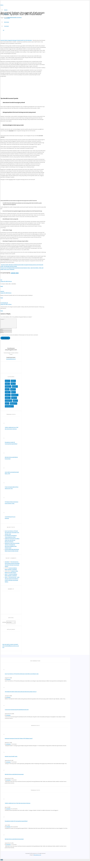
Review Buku (7, 400)
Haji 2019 (14, 386)
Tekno (14, 400)
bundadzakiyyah (4, 302)
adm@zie (7, 561)
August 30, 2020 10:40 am (6, 281)
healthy (12, 389)
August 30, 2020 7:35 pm (6, 304)
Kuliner (6, 392)
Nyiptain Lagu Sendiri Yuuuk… (11, 756)
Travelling (12, 403)
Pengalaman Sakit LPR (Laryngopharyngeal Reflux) (16, 821)
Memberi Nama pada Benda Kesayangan (14, 774)
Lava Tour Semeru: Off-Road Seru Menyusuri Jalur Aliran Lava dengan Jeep (12, 532)
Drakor (6, 383)
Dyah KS (2, 291)
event (12, 383)
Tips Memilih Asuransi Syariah (10, 266)
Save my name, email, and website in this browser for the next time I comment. (20, 335)
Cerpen (12, 380)
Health (6, 389)
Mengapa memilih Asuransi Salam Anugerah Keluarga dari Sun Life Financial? (26, 264)
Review (13, 397)
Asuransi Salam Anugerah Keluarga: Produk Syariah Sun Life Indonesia (16, 40)
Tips (6, 403)
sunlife (1, 266)
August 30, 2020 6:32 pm (5, 293)
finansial (14, 17)
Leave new (15, 273)
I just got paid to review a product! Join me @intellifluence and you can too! (10, 646)
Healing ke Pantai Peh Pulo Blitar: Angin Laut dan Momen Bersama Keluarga (12, 540)
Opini (13, 392)
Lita (1, 279)
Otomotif (7, 394)
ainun (6, 574)
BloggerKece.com (37, 855)
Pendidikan (14, 394)
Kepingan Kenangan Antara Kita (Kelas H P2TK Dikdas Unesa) (19, 738)
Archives (4, 622)
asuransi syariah (4, 264)
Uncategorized (8, 406)
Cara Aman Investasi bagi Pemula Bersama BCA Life (17, 709)
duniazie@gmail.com (11, 359)
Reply (1, 286)
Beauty (6, 380)
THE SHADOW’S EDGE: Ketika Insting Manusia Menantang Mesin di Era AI (20, 691)
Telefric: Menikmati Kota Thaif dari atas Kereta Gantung (17, 803)
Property (7, 397)
